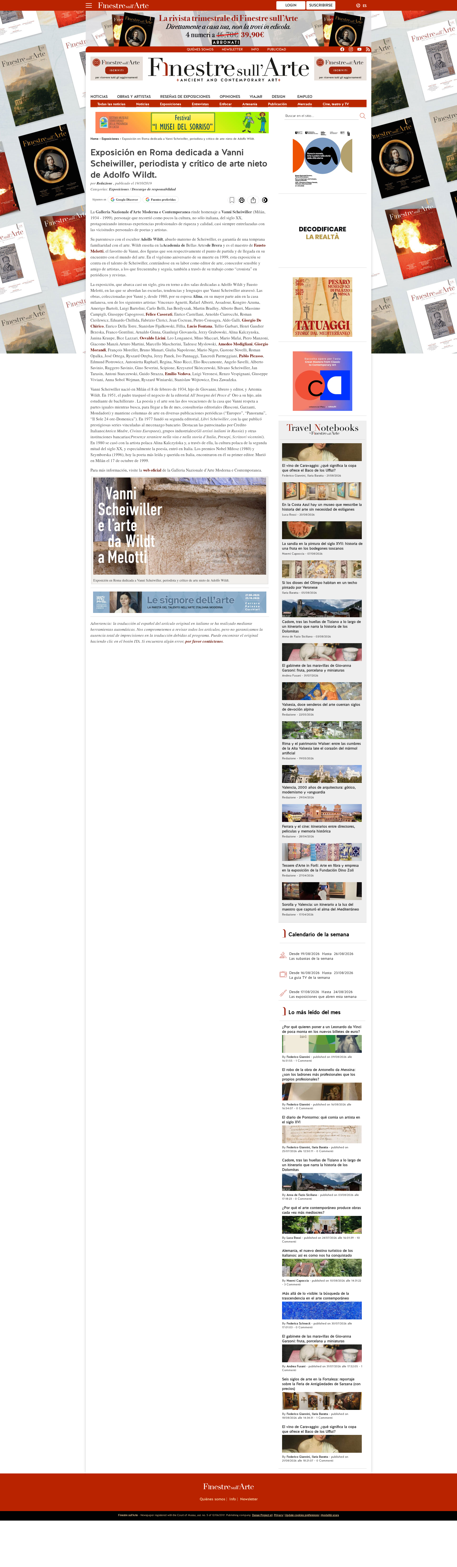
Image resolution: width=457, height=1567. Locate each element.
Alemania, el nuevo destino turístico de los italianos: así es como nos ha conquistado (317, 1253)
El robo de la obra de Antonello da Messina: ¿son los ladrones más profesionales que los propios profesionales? (318, 1074)
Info (255, 49)
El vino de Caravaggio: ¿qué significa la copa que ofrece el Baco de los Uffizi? (319, 468)
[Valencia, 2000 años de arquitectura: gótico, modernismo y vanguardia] (322, 774)
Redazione (105, 183)
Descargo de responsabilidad (154, 189)
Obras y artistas (134, 96)
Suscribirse (321, 5)
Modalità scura (330, 1515)
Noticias (99, 96)
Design (278, 96)
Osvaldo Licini (152, 338)
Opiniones (230, 96)
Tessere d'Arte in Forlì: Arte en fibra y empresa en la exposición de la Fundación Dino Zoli (320, 868)
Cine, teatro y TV (336, 104)
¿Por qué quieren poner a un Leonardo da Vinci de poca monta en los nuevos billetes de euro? (321, 1029)
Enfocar (225, 104)
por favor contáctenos (204, 641)
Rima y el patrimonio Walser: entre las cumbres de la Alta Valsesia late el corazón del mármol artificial (321, 748)
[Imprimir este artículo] (242, 200)
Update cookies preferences (302, 1515)
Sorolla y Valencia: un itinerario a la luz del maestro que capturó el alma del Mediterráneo (320, 907)
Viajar (256, 96)
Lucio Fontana (199, 326)
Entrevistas (200, 104)
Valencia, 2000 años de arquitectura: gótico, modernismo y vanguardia (319, 790)
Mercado (305, 104)
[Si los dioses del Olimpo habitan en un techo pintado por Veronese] (322, 569)
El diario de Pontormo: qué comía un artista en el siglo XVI (321, 1119)
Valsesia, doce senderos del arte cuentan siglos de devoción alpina (321, 707)
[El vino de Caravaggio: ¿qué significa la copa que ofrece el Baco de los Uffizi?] (322, 452)
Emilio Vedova (177, 374)
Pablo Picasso (251, 356)
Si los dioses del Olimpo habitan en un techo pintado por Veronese (319, 585)
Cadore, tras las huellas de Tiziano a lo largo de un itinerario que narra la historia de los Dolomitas (321, 626)
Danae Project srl (262, 1515)
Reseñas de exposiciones (185, 96)
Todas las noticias (111, 104)
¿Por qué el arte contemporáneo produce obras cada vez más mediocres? (321, 1210)
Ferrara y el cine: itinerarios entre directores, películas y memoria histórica (318, 829)
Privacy (278, 1515)
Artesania (249, 104)
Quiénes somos (200, 49)
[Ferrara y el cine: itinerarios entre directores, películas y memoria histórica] (322, 813)
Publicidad (276, 49)
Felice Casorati (159, 314)
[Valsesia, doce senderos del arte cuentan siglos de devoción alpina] (322, 691)
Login (291, 5)
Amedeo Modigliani (235, 344)
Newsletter (232, 49)
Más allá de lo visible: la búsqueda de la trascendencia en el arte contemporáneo (315, 1296)
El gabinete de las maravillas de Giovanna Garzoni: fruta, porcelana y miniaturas (316, 668)
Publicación (277, 104)
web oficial (152, 470)
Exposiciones (170, 104)
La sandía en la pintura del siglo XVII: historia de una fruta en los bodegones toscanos (322, 546)
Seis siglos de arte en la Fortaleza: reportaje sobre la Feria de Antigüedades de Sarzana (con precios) (321, 1384)
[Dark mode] (265, 201)
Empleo (304, 96)
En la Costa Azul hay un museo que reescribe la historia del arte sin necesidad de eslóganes (322, 507)
